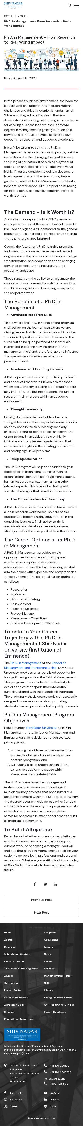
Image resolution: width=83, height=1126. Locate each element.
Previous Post (41, 900)
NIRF (46, 983)
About (8, 939)
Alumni (8, 975)
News (47, 954)
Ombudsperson (14, 961)
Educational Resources (18, 1019)
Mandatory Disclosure (58, 975)
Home (8, 15)
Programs (50, 932)
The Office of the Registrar (21, 968)
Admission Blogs (14, 1004)
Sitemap (9, 1012)
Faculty (48, 947)
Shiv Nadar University (41, 728)
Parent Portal (12, 990)
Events (48, 961)
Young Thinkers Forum (58, 997)
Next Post (41, 912)
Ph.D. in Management (26, 663)
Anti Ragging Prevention (59, 1004)
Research (10, 947)
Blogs (21, 15)
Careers (49, 968)
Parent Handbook (55, 1012)
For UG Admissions (54, 1079)
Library (48, 990)
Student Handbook (16, 997)
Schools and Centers (17, 954)
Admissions (51, 939)
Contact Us (11, 983)
